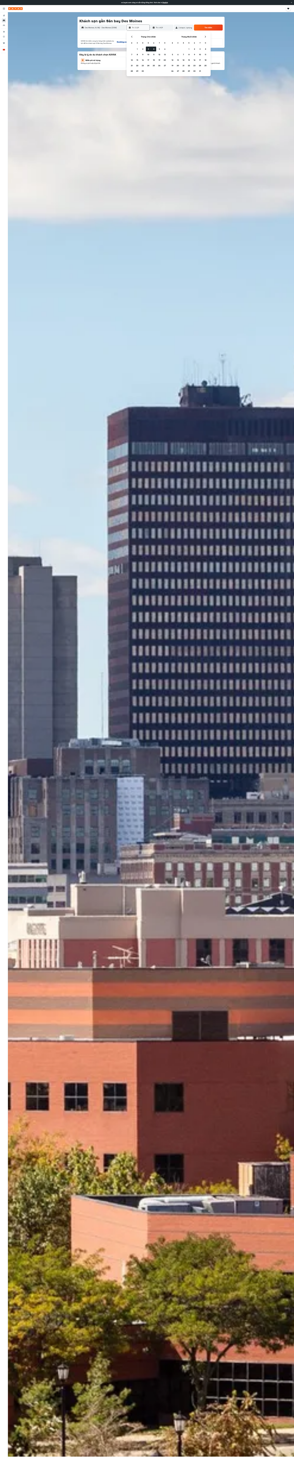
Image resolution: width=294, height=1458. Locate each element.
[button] (291, 2)
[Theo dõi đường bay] (4, 36)
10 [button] (148, 54)
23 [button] (143, 65)
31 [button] (200, 71)
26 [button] (159, 65)
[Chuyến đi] (4, 43)
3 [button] (148, 49)
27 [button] (165, 65)
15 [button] (137, 60)
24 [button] (148, 65)
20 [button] (165, 60)
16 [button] (143, 60)
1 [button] (137, 49)
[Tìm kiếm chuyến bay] (4, 15)
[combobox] (105, 27)
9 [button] (142, 54)
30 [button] (143, 71)
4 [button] (153, 49)
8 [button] (137, 54)
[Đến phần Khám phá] (4, 31)
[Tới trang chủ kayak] (15, 8)
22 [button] (137, 65)
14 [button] (132, 60)
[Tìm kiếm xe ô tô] (4, 25)
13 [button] (165, 54)
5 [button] (159, 49)
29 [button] (137, 71)
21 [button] (132, 65)
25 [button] (154, 65)
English (165, 2)
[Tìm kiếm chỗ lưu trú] (4, 20)
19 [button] (159, 60)
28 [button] (132, 71)
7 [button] (131, 54)
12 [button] (159, 54)
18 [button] (154, 60)
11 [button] (153, 54)
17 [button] (148, 60)
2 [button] (142, 49)
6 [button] (164, 49)
